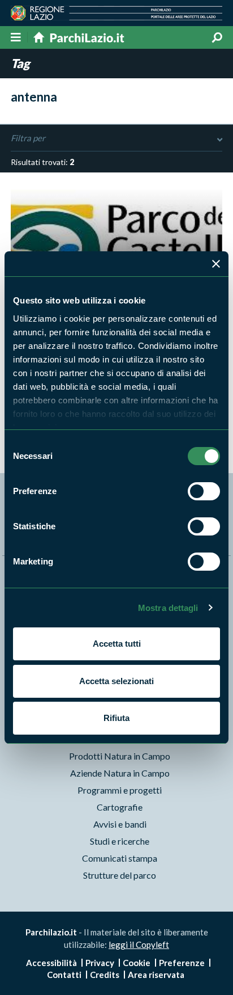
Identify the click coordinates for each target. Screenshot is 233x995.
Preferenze (182, 963)
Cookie (136, 963)
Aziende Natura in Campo (120, 773)
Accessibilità (51, 963)
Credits (104, 974)
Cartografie (120, 807)
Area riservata (156, 974)
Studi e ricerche (119, 841)
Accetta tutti (117, 643)
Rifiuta (116, 718)
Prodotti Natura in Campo (119, 756)
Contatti (64, 974)
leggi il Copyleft (139, 944)
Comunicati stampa (119, 858)
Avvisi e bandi (119, 824)
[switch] (204, 491)
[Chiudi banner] (216, 264)
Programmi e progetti (119, 790)
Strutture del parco (119, 875)
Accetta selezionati (116, 681)
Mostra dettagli (168, 608)
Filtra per (28, 138)
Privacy (99, 963)
